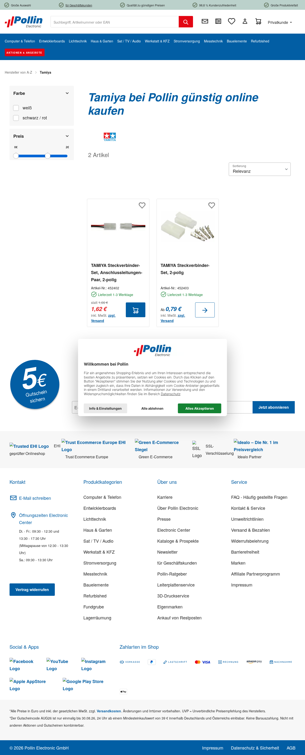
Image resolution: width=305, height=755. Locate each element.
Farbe (19, 93)
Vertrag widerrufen (32, 589)
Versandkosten (109, 711)
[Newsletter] (205, 21)
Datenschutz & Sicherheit (255, 748)
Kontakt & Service (248, 508)
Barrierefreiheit (245, 552)
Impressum (241, 585)
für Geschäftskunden (177, 563)
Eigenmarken (170, 606)
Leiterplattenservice (176, 585)
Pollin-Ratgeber (172, 574)
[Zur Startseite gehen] (23, 21)
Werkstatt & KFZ (99, 552)
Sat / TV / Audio (98, 541)
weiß (27, 107)
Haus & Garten (97, 530)
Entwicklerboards (99, 508)
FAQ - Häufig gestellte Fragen (259, 497)
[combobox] (115, 21)
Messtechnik (95, 574)
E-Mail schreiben (35, 498)
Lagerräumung (97, 617)
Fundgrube (93, 606)
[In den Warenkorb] (135, 309)
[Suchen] (186, 21)
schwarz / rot (35, 117)
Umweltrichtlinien (247, 519)
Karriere (165, 497)
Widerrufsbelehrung (250, 541)
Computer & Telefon (102, 497)
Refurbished (95, 595)
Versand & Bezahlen (250, 530)
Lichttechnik (94, 519)
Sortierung (239, 166)
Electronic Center (173, 530)
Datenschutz (102, 418)
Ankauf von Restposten (179, 617)
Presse (164, 519)
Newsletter (167, 552)
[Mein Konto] (245, 21)
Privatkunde (278, 22)
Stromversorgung (99, 563)
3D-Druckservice (173, 595)
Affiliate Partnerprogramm (255, 574)
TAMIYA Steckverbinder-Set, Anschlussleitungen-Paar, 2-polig (116, 272)
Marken (238, 563)
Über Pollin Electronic (177, 508)
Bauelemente (96, 585)
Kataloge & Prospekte (178, 541)
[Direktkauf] (218, 21)
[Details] (205, 309)
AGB (291, 748)
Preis (18, 136)
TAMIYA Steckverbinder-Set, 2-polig (185, 268)
